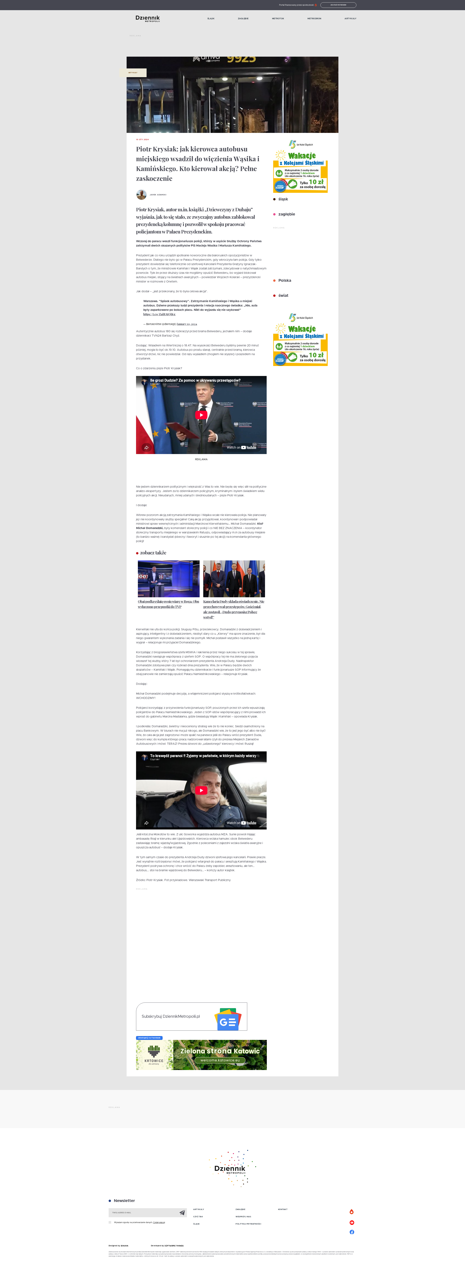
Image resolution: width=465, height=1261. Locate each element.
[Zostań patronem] (351, 1211)
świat (282, 296)
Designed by (115, 1246)
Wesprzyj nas (243, 1217)
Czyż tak (198, 1217)
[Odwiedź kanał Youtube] (351, 1222)
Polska (284, 281)
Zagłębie (243, 19)
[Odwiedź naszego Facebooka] (351, 1231)
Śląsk (211, 19)
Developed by (158, 1246)
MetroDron (314, 19)
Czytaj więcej (159, 1222)
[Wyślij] (182, 1212)
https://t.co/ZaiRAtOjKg (159, 314)
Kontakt (283, 1209)
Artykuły (350, 19)
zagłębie (286, 214)
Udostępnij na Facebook (149, 1038)
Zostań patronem (339, 5)
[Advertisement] (196, 47)
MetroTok (278, 19)
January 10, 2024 (187, 324)
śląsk (282, 199)
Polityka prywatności (248, 1224)
